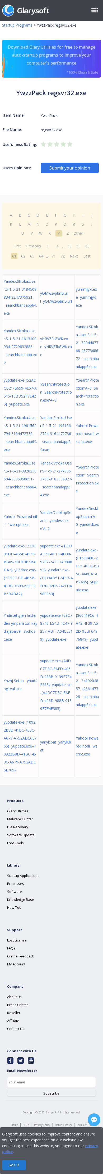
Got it (13, 1164)
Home (14, 1125)
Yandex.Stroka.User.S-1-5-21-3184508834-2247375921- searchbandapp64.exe (20, 297)
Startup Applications (23, 875)
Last (87, 256)
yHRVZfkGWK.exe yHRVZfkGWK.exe (56, 346)
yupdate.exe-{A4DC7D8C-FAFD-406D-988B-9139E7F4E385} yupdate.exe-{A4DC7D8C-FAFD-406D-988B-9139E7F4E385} (56, 684)
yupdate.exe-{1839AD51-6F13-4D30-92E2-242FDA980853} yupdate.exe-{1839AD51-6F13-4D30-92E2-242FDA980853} (56, 569)
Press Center (17, 1004)
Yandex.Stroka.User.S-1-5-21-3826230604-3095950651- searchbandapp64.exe (20, 479)
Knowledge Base (20, 899)
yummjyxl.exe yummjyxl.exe (86, 297)
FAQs (11, 948)
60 (87, 245)
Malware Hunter (20, 819)
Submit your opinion (69, 168)
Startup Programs (17, 25)
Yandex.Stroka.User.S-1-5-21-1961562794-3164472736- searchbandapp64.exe (20, 433)
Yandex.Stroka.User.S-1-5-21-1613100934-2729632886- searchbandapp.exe (20, 346)
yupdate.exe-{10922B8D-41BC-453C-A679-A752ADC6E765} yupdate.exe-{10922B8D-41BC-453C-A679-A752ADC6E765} (20, 746)
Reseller (13, 1012)
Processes (15, 883)
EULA (26, 1125)
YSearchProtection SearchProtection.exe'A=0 (56, 392)
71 (54, 256)
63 (32, 256)
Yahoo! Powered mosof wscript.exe (87, 433)
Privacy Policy (42, 1125)
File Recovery (17, 827)
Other (78, 233)
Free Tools (15, 843)
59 (78, 245)
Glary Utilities (17, 811)
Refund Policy (63, 1125)
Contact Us (15, 1028)
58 (69, 245)
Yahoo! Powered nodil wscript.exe (87, 746)
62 (23, 256)
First (17, 245)
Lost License (17, 940)
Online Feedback (20, 956)
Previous (33, 245)
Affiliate (13, 1020)
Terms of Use (84, 1125)
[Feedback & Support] (94, 1119)
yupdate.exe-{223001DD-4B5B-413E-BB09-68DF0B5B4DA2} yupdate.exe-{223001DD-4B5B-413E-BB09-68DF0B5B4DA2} (20, 569)
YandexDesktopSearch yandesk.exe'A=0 (55, 520)
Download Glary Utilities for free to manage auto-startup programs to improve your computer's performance (53, 59)
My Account (16, 964)
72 (62, 256)
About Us (14, 996)
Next (74, 256)
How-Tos (14, 907)
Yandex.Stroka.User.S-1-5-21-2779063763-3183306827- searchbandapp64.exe (56, 479)
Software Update (21, 835)
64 (41, 256)
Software (14, 891)
